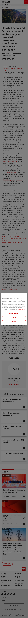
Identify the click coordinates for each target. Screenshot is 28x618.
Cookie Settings (13, 313)
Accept (14, 321)
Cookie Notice (21, 309)
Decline (14, 317)
